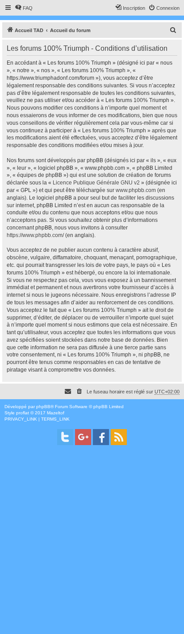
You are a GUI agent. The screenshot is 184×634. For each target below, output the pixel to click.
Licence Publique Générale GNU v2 (96, 183)
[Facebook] (101, 437)
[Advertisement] (92, 542)
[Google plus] (83, 437)
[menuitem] (24, 8)
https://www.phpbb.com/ (35, 235)
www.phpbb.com (136, 190)
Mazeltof (55, 412)
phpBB (43, 406)
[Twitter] (65, 437)
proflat (22, 412)
